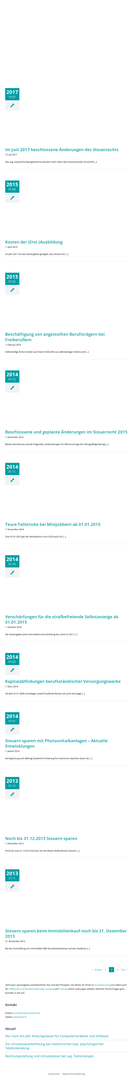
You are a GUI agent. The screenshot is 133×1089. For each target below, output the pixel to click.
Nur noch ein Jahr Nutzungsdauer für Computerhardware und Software (57, 1036)
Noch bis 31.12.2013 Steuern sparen (41, 838)
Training (63, 988)
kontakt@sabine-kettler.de (26, 1013)
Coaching (49, 988)
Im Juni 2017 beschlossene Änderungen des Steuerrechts (62, 149)
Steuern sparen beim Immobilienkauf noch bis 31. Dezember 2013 (66, 933)
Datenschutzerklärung (73, 1073)
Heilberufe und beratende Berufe (26, 988)
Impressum (54, 1073)
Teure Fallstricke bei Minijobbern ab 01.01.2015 (52, 524)
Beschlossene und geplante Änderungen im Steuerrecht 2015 (66, 432)
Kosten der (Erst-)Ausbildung (34, 242)
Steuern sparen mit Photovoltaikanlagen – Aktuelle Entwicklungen (56, 743)
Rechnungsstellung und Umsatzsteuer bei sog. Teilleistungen (49, 1056)
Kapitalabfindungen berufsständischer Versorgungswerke (63, 681)
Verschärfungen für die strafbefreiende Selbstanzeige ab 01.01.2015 (61, 619)
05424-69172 (20, 1017)
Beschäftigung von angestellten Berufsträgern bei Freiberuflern (55, 336)
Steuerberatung (102, 984)
